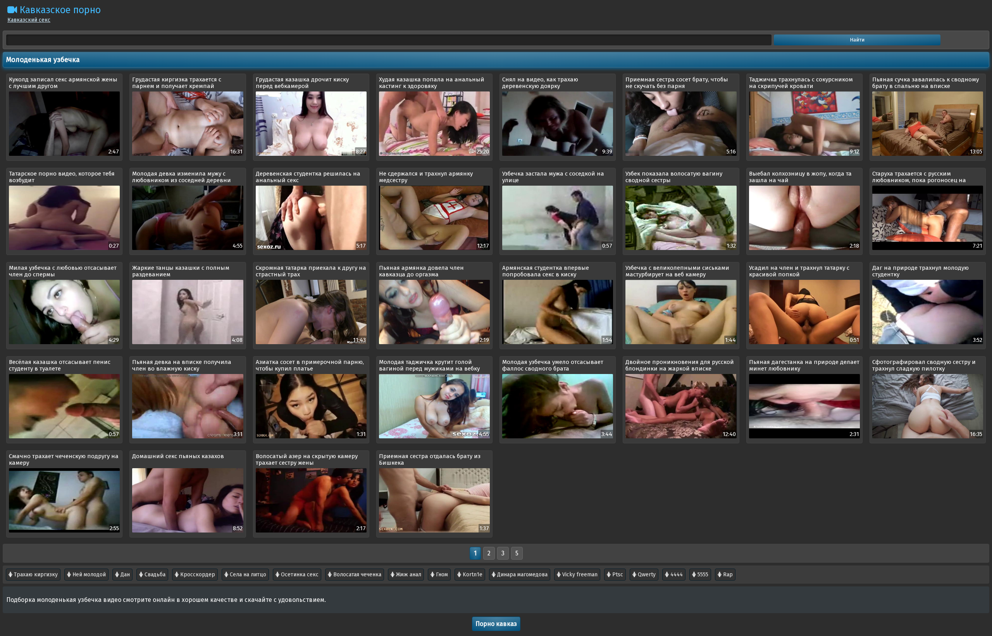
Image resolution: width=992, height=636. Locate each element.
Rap (727, 574)
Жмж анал (407, 574)
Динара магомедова (522, 574)
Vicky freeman (579, 574)
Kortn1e (471, 574)
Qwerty (646, 574)
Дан (124, 574)
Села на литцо (247, 574)
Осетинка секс (299, 574)
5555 (702, 574)
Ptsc (617, 574)
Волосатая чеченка (356, 574)
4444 (676, 574)
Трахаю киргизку (35, 574)
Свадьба (154, 574)
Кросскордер (197, 574)
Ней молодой (88, 574)
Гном (441, 574)
